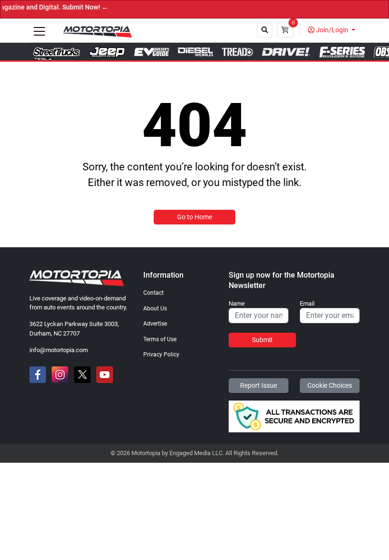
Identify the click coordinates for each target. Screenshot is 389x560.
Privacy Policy (161, 354)
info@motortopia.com (58, 350)
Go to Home (194, 217)
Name (237, 303)
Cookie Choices (329, 385)
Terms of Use (159, 339)
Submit (262, 340)
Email (307, 303)
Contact (153, 292)
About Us (155, 308)
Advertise (155, 323)
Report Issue (258, 385)
